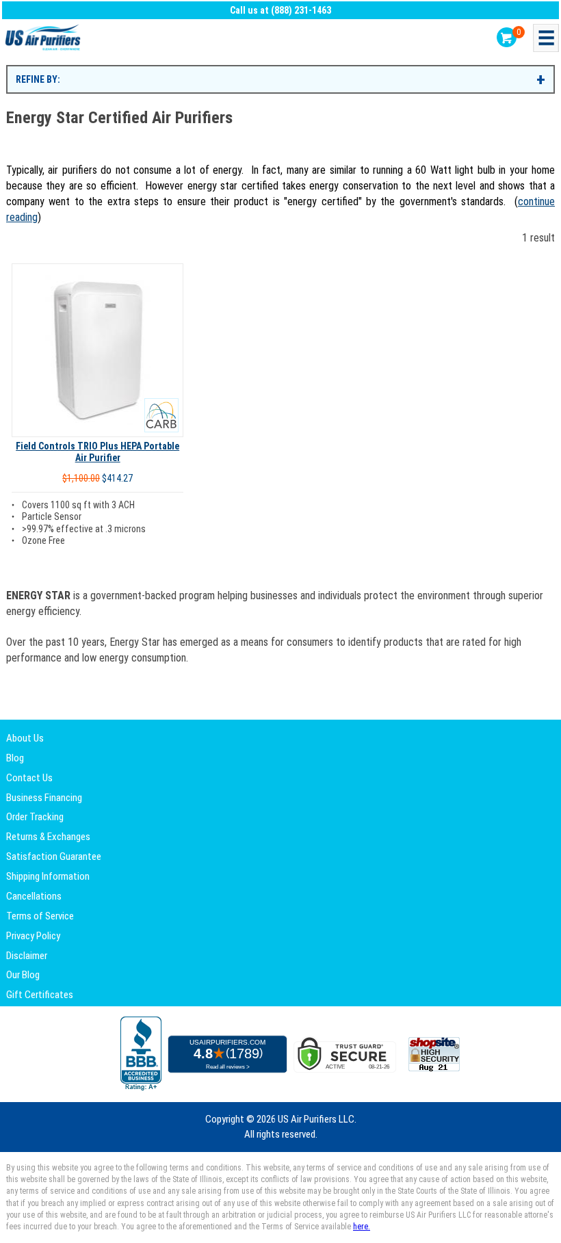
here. (361, 1226)
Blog (15, 758)
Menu (546, 38)
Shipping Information (48, 876)
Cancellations (34, 896)
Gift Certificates (39, 995)
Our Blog (23, 975)
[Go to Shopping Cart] (507, 37)
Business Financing (44, 797)
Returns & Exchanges (48, 836)
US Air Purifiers (44, 38)
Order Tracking (35, 817)
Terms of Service (40, 916)
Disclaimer (26, 956)
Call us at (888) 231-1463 (280, 10)
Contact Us (29, 778)
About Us (25, 738)
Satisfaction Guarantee (53, 856)
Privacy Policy (33, 936)
